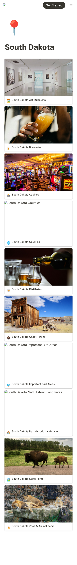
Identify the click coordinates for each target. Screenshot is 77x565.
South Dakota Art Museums (24, 60)
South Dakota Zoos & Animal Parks (29, 487)
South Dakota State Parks (22, 440)
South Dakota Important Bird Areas (29, 345)
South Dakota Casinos (20, 155)
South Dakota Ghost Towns (23, 297)
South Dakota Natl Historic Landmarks (31, 392)
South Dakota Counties (20, 203)
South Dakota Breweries (21, 108)
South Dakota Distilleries (21, 250)
